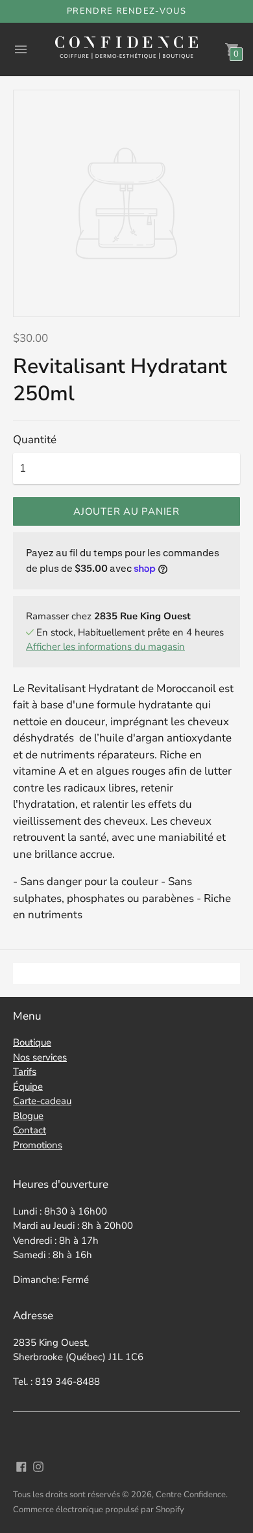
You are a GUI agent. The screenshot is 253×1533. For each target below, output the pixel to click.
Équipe (28, 1086)
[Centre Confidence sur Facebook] (21, 1465)
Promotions (37, 1145)
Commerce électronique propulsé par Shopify (98, 1509)
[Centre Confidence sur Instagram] (38, 1465)
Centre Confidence (191, 1495)
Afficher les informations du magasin (105, 646)
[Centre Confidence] (126, 49)
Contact (29, 1130)
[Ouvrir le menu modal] (21, 49)
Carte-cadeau (42, 1100)
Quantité (34, 439)
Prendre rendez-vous (126, 11)
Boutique (32, 1042)
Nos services (40, 1057)
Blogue (28, 1115)
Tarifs (24, 1071)
